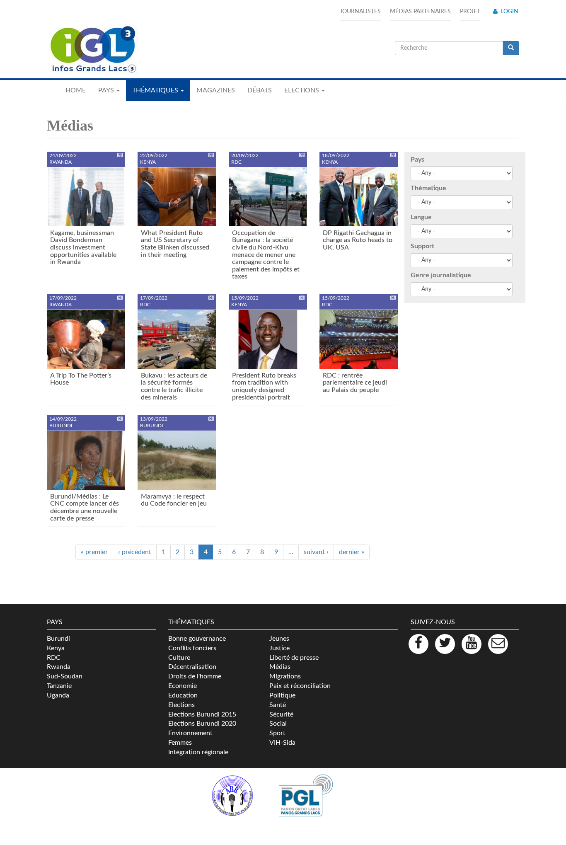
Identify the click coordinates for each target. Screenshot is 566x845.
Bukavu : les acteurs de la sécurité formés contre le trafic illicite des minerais (174, 386)
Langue (421, 217)
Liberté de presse (294, 657)
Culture (179, 657)
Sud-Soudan (64, 676)
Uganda (58, 695)
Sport (277, 733)
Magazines (215, 90)
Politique (282, 695)
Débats (259, 90)
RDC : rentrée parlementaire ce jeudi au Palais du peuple (355, 382)
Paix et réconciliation (300, 686)
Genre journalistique (441, 275)
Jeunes (279, 638)
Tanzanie (59, 686)
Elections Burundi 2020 (202, 723)
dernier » (351, 552)
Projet (470, 12)
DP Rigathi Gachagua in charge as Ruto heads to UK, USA (357, 240)
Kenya (56, 648)
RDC (53, 657)
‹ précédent (134, 552)
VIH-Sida (282, 742)
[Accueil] (92, 49)
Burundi (58, 638)
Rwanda (58, 666)
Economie (182, 686)
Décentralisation (192, 666)
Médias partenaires (420, 12)
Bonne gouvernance (197, 638)
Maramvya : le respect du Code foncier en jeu (174, 500)
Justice (279, 648)
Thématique (428, 188)
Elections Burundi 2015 (202, 714)
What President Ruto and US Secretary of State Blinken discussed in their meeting (175, 244)
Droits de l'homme (194, 676)
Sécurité (281, 714)
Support (422, 246)
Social (278, 723)
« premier (94, 552)
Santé (277, 705)
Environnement (190, 733)
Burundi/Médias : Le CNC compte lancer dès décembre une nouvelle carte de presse (84, 507)
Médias (279, 666)
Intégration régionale (198, 752)
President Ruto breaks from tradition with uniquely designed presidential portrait (264, 386)
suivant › (316, 552)
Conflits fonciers (192, 648)
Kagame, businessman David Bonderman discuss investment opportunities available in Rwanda (83, 247)
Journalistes (360, 12)
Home (75, 90)
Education (183, 695)
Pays (417, 159)
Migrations (285, 676)
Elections (181, 705)
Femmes (180, 742)
